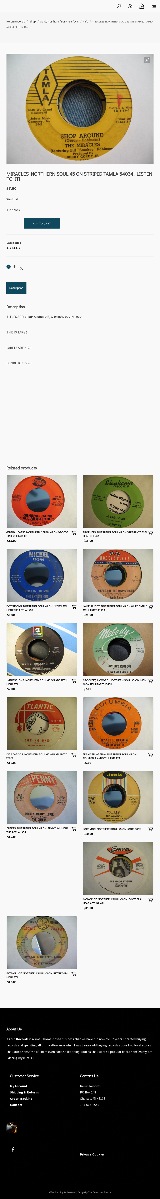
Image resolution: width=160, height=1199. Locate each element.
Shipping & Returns (24, 1092)
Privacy (85, 1154)
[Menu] (154, 6)
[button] (147, 60)
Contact (16, 1105)
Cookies (98, 1154)
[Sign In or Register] (130, 6)
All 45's (16, 248)
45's (8, 248)
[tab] (16, 288)
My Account (18, 1086)
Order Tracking (21, 1098)
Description (16, 288)
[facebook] (15, 1150)
